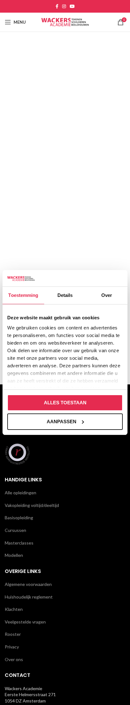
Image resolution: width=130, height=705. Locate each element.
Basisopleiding (19, 517)
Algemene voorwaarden (28, 584)
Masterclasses (19, 542)
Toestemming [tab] (23, 295)
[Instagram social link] (64, 6)
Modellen (14, 555)
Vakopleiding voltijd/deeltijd (32, 505)
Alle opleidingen (20, 492)
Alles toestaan (65, 402)
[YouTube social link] (72, 6)
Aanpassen (61, 421)
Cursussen (15, 530)
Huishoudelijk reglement (29, 597)
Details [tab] (65, 295)
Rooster (13, 634)
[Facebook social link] (57, 6)
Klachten (14, 609)
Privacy (12, 646)
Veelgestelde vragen (25, 621)
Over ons (14, 659)
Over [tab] (106, 295)
